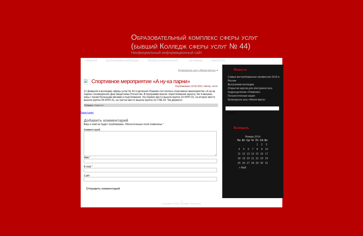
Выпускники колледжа (241, 84)
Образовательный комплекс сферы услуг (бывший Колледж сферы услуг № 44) (194, 41)
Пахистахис (87, 112)
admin (215, 86)
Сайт (87, 175)
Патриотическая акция (241, 95)
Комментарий (92, 129)
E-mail (88, 166)
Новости (98, 105)
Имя (87, 157)
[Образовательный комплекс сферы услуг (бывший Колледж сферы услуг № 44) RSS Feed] (83, 203)
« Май (242, 167)
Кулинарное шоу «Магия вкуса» (197, 70)
